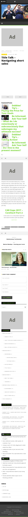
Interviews (7, 354)
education (7, 226)
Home (2, 50)
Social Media (8, 364)
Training (7, 381)
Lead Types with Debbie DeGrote (13, 340)
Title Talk (15, 50)
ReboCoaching (6, 333)
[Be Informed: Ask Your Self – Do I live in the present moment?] (5, 143)
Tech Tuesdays (6, 398)
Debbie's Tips (8, 336)
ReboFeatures (9, 50)
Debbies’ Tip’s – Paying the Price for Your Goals (12, 109)
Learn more (14, 220)
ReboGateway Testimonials (14, 238)
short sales (21, 226)
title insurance (5, 228)
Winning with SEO (9, 371)
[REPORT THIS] (5, 158)
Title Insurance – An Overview (8, 267)
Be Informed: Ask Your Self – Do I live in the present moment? (13, 146)
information (14, 226)
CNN (7, 458)
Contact (18, 514)
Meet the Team (8, 378)
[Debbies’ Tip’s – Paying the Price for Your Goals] (5, 106)
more (26, 158)
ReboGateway (6, 374)
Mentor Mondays (9, 343)
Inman (8, 434)
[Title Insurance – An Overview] (14, 259)
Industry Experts (9, 392)
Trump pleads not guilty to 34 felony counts (13, 461)
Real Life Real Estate (10, 347)
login (3, 1)
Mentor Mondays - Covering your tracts (14, 243)
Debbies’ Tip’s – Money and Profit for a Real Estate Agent (14, 413)
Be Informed (8, 388)
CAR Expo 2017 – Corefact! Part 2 (14, 211)
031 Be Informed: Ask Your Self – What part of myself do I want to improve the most (14, 408)
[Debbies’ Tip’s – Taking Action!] (5, 135)
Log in (4, 486)
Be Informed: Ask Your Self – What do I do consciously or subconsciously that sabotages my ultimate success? (13, 124)
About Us (10, 514)
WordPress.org (6, 497)
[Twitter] (14, 1)
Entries (5, 490)
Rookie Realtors (11, 357)
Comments (6, 493)
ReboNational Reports (8, 385)
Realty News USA (9, 395)
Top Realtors (10, 361)
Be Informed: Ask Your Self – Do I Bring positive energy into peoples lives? (13, 417)
